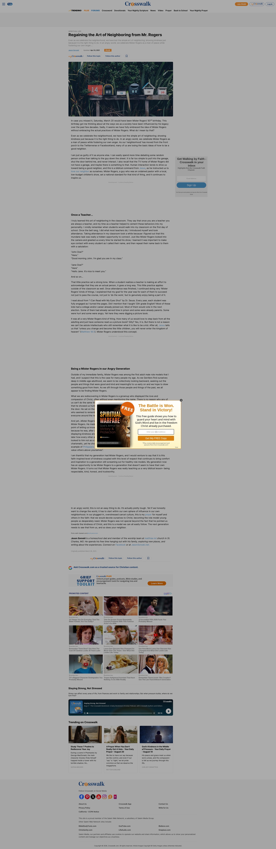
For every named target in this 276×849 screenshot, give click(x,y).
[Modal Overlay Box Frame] (138, 424)
